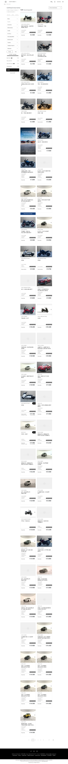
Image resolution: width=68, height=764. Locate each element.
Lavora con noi (37, 755)
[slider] (6, 55)
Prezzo (9, 51)
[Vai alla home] (5, 1)
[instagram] (37, 751)
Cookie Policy (24, 755)
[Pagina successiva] (53, 740)
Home (5, 4)
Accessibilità (49, 755)
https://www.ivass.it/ (45, 761)
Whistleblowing (43, 755)
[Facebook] (31, 751)
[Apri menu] (63, 2)
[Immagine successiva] (34, 17)
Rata (16, 51)
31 (49, 740)
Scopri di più (28, 151)
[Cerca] (51, 2)
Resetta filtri (12, 72)
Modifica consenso (31, 755)
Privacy (19, 755)
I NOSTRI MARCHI (12, 1)
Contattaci (59, 1)
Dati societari (15, 755)
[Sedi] (55, 2)
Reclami (54, 755)
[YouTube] (34, 751)
